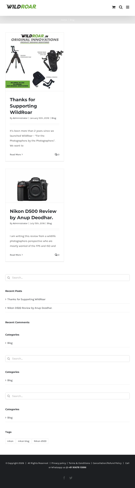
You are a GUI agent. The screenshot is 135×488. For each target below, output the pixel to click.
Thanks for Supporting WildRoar (23, 106)
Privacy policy (59, 463)
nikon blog (23, 441)
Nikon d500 (40, 441)
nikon (10, 441)
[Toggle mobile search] (121, 7)
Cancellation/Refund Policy (107, 463)
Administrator (20, 118)
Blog (54, 118)
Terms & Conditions (79, 463)
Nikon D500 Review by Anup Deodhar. (29, 307)
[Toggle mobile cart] (113, 7)
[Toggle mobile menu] (128, 7)
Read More (15, 154)
